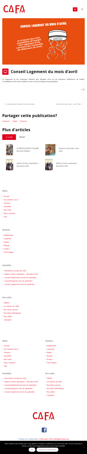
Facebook (5, 121)
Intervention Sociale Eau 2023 (15, 271)
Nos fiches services (11, 310)
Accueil (6, 196)
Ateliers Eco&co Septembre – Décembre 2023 (21, 274)
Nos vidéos (8, 316)
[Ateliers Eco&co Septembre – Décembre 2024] (9, 164)
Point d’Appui (9, 252)
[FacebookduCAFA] (44, 430)
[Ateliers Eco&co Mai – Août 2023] (50, 150)
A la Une (9, 137)
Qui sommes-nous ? (11, 200)
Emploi (6, 242)
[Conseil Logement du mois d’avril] (43, 41)
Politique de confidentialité (28, 439)
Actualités (7, 206)
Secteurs (7, 203)
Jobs (5, 217)
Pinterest (23, 121)
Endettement (8, 235)
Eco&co (7, 249)
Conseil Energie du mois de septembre (18, 281)
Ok (32, 449)
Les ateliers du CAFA (11, 306)
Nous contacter (9, 213)
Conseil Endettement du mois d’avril (20, 104)
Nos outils (7, 210)
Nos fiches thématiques (12, 313)
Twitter (14, 121)
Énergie (6, 245)
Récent (22, 137)
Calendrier (7, 320)
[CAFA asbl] (43, 416)
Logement (7, 239)
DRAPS (6, 303)
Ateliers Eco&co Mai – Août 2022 (68, 104)
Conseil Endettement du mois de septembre (20, 277)
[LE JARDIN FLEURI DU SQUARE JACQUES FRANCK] (9, 150)
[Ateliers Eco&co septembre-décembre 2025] (49, 164)
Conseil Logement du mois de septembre (19, 284)
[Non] (84, 447)
